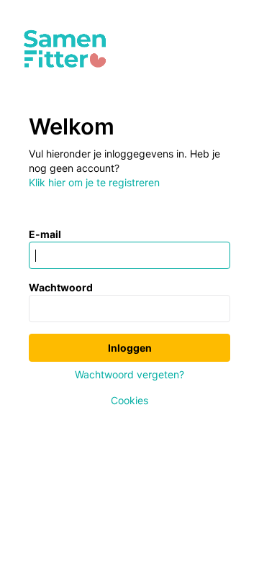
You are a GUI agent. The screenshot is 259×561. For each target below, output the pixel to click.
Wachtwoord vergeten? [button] (129, 374)
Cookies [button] (129, 400)
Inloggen (130, 348)
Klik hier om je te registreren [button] (94, 182)
